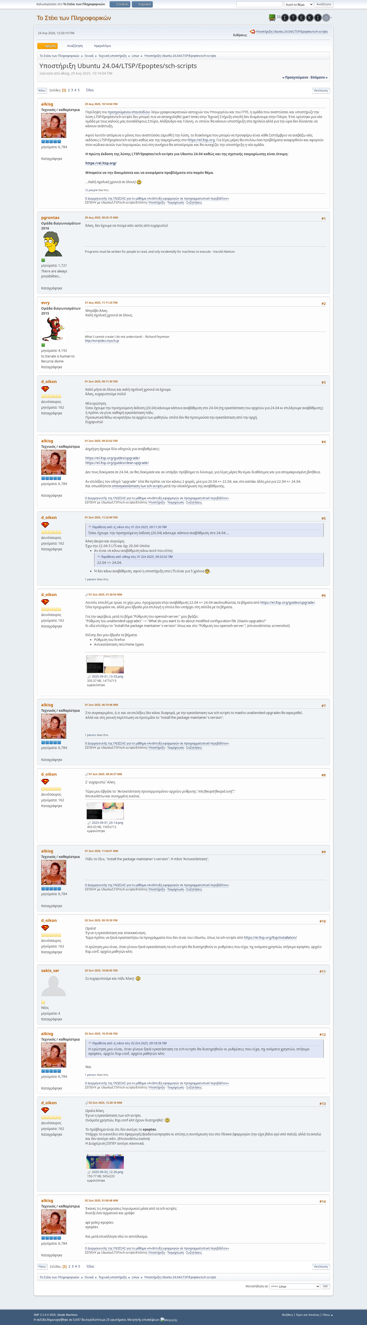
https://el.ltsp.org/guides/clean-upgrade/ (117, 463)
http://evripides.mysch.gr (102, 341)
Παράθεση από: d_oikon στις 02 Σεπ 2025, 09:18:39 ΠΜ (129, 1043)
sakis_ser (50, 970)
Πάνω (42, 1266)
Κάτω (41, 90)
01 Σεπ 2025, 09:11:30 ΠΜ (101, 381)
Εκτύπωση (321, 90)
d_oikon (49, 381)
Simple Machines (67, 1314)
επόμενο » (319, 77)
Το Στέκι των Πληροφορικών (74, 17)
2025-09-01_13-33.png (107, 676)
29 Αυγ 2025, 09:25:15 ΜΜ (101, 217)
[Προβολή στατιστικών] (169, 1320)
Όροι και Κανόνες (307, 1315)
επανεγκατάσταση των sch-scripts (137, 486)
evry (45, 302)
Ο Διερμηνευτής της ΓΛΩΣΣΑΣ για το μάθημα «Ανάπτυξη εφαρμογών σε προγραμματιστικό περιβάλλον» (157, 198)
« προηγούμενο (295, 77)
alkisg (47, 104)
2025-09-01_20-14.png (107, 823)
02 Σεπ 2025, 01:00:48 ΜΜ (101, 1200)
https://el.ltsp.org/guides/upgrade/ (112, 458)
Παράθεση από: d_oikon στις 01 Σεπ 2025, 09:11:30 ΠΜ (129, 527)
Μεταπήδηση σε (257, 1286)
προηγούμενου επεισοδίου (129, 112)
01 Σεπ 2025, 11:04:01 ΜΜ (101, 851)
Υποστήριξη (156, 202)
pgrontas (50, 217)
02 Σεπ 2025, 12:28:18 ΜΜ (105, 1102)
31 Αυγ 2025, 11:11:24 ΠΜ (101, 302)
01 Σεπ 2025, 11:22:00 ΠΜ (101, 517)
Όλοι (90, 90)
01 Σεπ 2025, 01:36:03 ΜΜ (105, 594)
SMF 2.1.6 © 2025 (45, 1314)
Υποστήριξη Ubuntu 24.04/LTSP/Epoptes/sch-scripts (292, 31)
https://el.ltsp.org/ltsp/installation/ (270, 937)
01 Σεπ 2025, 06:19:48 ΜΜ (101, 705)
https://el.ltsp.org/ (101, 163)
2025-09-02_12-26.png (107, 1172)
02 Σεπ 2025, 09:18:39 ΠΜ (101, 920)
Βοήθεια (287, 1315)
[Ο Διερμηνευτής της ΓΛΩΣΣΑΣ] (43, 152)
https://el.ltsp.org (201, 140)
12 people (91, 190)
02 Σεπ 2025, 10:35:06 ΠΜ (101, 1033)
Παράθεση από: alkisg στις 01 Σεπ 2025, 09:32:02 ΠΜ (137, 557)
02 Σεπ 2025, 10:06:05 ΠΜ (101, 970)
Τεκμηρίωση (175, 202)
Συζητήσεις (194, 202)
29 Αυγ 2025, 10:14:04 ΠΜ (101, 104)
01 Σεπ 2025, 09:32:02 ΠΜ (101, 441)
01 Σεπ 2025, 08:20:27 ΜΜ (105, 774)
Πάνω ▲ (328, 1315)
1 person (90, 579)
